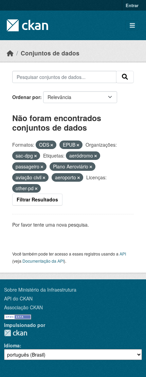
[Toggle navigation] (132, 25)
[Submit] (125, 77)
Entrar (132, 5)
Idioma (12, 345)
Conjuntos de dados (50, 53)
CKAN (15, 333)
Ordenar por (26, 97)
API (123, 254)
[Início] (10, 53)
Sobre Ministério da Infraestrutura (40, 289)
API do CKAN (18, 298)
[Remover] (52, 145)
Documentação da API (43, 261)
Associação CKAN (23, 307)
